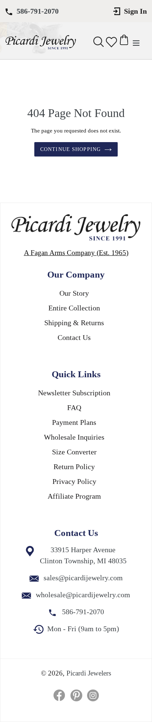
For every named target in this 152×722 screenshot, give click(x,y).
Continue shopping (70, 149)
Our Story (74, 293)
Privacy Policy (74, 481)
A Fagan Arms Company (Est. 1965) (76, 253)
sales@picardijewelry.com (83, 578)
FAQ (74, 407)
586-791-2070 (38, 11)
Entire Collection (74, 308)
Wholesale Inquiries (74, 437)
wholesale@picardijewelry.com (83, 595)
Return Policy (74, 467)
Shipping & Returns (74, 323)
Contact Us (74, 337)
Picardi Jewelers (88, 673)
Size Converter (74, 452)
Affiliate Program (74, 496)
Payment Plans (74, 422)
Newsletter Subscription (74, 393)
